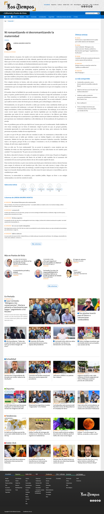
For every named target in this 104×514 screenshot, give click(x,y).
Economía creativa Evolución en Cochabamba (39, 491)
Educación (48, 485)
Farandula (58, 478)
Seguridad (51, 17)
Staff (77, 478)
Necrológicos (77, 4)
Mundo (22, 17)
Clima (67, 480)
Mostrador (85, 4)
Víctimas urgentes (17, 218)
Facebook (82, 7)
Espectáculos (29, 485)
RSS (67, 485)
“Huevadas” (77, 272)
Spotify (91, 7)
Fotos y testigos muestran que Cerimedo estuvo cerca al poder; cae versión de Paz (86, 109)
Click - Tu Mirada (94, 4)
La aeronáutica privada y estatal (21, 271)
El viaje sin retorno (79, 259)
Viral (47, 496)
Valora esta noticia (10, 185)
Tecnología (48, 494)
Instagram (87, 7)
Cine (27, 480)
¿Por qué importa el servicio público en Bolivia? (52, 262)
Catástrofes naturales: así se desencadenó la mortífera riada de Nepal (87, 84)
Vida (27, 503)
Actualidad (47, 4)
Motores (17, 485)
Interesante (48, 478)
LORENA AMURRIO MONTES (22, 43)
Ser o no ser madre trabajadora (21, 226)
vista (4, 299)
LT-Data (76, 17)
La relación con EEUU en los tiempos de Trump (22, 262)
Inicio (7, 17)
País (27, 17)
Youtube (89, 7)
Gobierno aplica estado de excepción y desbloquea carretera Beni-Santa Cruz (87, 97)
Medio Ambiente (49, 490)
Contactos (78, 480)
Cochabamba (42, 17)
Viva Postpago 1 (79, 72)
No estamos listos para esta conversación (24, 202)
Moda (27, 494)
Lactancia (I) (15, 210)
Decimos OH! (39, 483)
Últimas (15, 17)
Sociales (27, 499)
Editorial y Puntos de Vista (64, 17)
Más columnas (36, 244)
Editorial (7, 480)
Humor (27, 490)
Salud (47, 487)
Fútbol (16, 480)
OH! (71, 4)
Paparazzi (38, 478)
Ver (6, 21)
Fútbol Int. (17, 483)
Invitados (28, 492)
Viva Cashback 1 (82, 103)
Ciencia (47, 480)
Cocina (47, 483)
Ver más (5, 361)
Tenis (16, 490)
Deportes (53, 4)
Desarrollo (10, 21)
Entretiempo (18, 478)
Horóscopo (68, 478)
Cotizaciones (69, 483)
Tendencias (38, 480)
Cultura (60, 4)
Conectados (28, 483)
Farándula (28, 487)
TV (26, 501)
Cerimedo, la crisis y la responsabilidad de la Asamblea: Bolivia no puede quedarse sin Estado (52, 272)
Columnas (38, 485)
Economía (33, 17)
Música (27, 496)
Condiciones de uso (27, 511)
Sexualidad (48, 492)
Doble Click (66, 4)
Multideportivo (18, 487)
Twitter (84, 7)
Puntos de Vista (8, 483)
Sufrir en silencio (17, 233)
